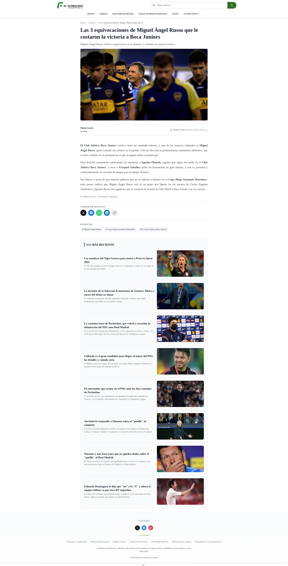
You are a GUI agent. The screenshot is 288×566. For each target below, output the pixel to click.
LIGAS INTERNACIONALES (153, 14)
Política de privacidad (100, 542)
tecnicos (92, 23)
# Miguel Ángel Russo (91, 229)
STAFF (175, 14)
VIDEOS (103, 14)
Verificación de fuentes (181, 542)
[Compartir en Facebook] (91, 213)
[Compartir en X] (83, 213)
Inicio (82, 23)
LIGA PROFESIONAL (123, 14)
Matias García (86, 128)
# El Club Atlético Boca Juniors (153, 229)
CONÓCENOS (191, 14)
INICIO (90, 14)
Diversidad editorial (159, 542)
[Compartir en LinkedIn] (107, 213)
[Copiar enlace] (115, 213)
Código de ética (119, 542)
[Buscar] (231, 5)
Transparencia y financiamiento (208, 542)
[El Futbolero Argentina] (70, 5)
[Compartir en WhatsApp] (99, 213)
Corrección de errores (138, 542)
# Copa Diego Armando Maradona (120, 229)
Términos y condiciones (77, 542)
